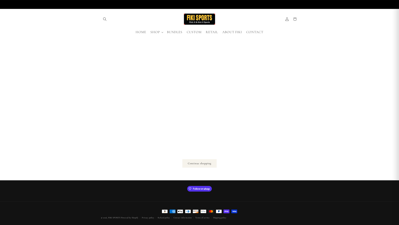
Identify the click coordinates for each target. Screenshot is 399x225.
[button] (105, 19)
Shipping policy (219, 217)
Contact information (182, 217)
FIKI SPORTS (114, 217)
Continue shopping (199, 163)
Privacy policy (148, 217)
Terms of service (202, 217)
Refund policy (164, 217)
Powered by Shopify (130, 217)
